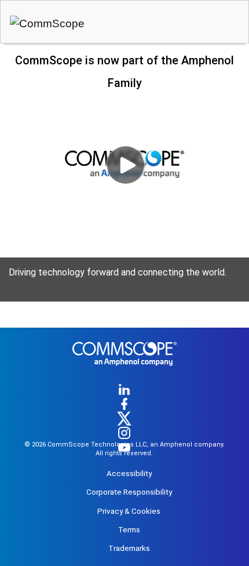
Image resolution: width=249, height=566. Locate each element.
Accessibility (129, 473)
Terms (129, 529)
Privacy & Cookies (128, 511)
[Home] (124, 372)
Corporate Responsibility (129, 491)
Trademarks (129, 548)
